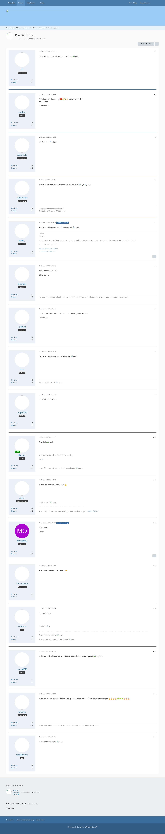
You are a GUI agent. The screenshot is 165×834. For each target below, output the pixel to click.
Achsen (16, 790)
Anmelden (133, 3)
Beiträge (13, 82)
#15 (154, 651)
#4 (155, 180)
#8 (155, 351)
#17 (154, 737)
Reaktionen (14, 80)
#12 (154, 523)
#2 (155, 94)
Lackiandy (16, 792)
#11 (154, 480)
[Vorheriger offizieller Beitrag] (154, 555)
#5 (155, 222)
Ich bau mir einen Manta (48, 248)
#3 (155, 137)
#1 (155, 51)
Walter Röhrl (92, 511)
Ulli (19, 39)
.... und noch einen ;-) (47, 251)
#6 (155, 266)
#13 (154, 565)
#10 (154, 437)
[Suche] (155, 3)
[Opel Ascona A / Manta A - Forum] (82, 15)
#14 (154, 608)
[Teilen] (157, 44)
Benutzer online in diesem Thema (22, 803)
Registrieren (144, 3)
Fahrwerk (16, 794)
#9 (155, 394)
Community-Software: (82, 827)
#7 (155, 309)
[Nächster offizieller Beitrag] (154, 256)
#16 (154, 694)
